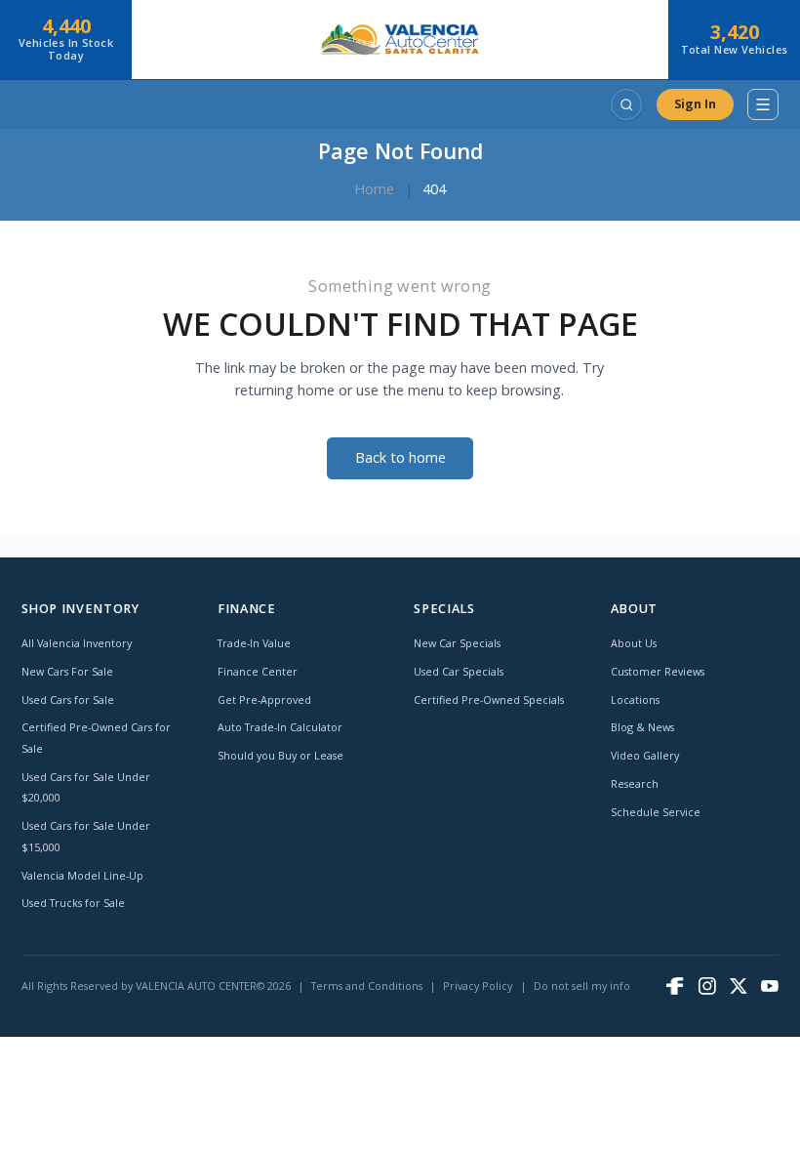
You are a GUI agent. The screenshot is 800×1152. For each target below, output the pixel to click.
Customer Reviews (657, 671)
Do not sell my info (582, 985)
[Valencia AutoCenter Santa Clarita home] (400, 39)
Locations (635, 699)
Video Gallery (645, 755)
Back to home (400, 457)
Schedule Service (655, 811)
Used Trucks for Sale (73, 902)
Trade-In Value (254, 643)
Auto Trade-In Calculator (280, 727)
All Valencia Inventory (76, 643)
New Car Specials (457, 643)
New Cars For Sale (67, 671)
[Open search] (626, 104)
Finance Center (258, 671)
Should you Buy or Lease (280, 755)
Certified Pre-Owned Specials (489, 699)
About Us (634, 643)
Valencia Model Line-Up (82, 875)
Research (635, 783)
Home (374, 189)
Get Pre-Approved (264, 699)
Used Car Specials (458, 671)
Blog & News (642, 727)
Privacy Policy (477, 985)
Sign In (695, 104)
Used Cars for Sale (67, 699)
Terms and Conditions (366, 985)
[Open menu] (763, 104)
